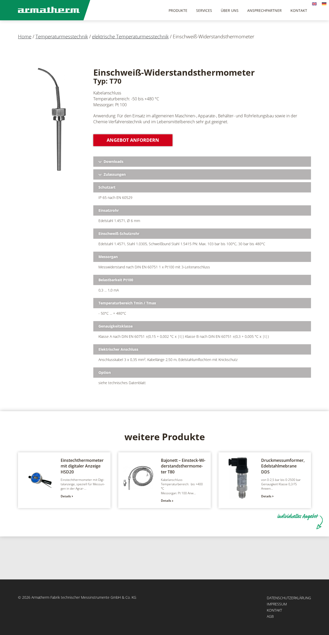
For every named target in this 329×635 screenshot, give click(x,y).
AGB (270, 616)
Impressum (277, 604)
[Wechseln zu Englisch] (314, 3)
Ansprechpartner (264, 10)
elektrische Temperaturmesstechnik (130, 36)
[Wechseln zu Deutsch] (324, 3)
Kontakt (298, 10)
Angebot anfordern (133, 140)
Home (24, 36)
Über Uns (230, 10)
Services (204, 10)
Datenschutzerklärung (289, 597)
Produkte (178, 10)
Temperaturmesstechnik (61, 36)
